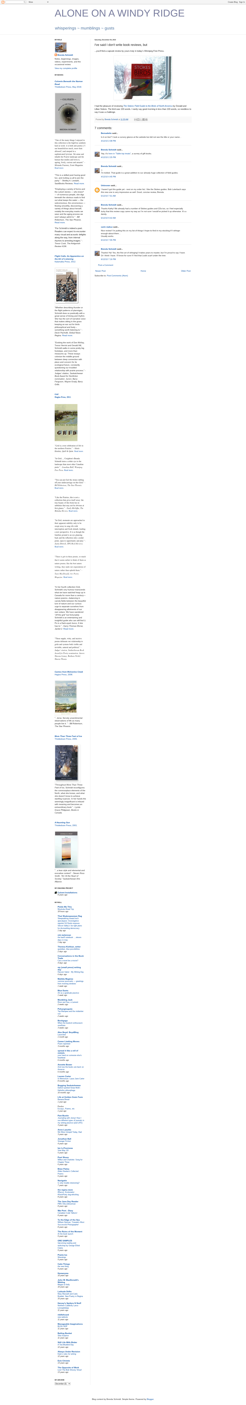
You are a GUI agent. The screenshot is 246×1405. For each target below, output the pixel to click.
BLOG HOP (62, 1326)
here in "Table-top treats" (119, 153)
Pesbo (61, 1106)
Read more (60, 222)
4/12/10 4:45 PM (108, 176)
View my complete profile (66, 68)
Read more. (59, 168)
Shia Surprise (63, 1336)
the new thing (63, 1266)
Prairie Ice (62, 1255)
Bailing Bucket (65, 1333)
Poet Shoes (63, 1157)
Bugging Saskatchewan (69, 1085)
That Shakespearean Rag (70, 916)
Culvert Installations (67, 892)
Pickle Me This (65, 907)
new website (63, 1317)
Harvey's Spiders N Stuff (69, 1303)
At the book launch (65, 1234)
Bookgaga (63, 1020)
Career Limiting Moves (68, 1041)
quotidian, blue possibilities (69, 949)
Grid (56, 394)
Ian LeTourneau (65, 1148)
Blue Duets (63, 990)
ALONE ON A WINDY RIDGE (120, 13)
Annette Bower (65, 1064)
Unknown (105, 185)
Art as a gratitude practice (68, 993)
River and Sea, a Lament (68, 1002)
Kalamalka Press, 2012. (65, 261)
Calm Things (64, 1264)
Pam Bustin (63, 1115)
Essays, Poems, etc (66, 1109)
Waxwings (62, 1257)
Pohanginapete (65, 1009)
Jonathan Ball (64, 1139)
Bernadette (106, 133)
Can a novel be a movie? (68, 961)
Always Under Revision (69, 1351)
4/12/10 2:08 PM (108, 141)
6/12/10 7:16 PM (108, 259)
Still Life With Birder (67, 1342)
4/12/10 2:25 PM (108, 157)
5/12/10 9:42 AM (108, 218)
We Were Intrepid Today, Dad (70, 1132)
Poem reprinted (64, 1044)
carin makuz (107, 227)
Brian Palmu (63, 1169)
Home (143, 271)
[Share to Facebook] (143, 119)
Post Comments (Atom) (117, 275)
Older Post (186, 271)
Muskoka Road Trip (66, 909)
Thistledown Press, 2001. (66, 825)
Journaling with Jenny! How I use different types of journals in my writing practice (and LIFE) (71, 1120)
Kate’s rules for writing (67, 1354)
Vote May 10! (63, 1150)
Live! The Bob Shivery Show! (70, 1370)
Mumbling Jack (65, 1000)
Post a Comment (105, 265)
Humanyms (63, 1273)
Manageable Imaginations (70, 1324)
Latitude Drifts (65, 1291)
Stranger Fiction (64, 1141)
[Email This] (135, 119)
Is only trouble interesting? (68, 1183)
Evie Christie (64, 1361)
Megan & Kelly (64, 1285)
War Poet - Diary (65, 1210)
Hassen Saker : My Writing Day (71, 972)
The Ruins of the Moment (70, 1231)
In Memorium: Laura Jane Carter (71, 1079)
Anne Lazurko (64, 1130)
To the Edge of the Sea (69, 1220)
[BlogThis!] (138, 119)
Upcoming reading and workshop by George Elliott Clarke (69, 1245)
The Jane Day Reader (68, 1201)
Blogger (150, 1399)
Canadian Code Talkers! (67, 1213)
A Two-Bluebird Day (66, 1345)
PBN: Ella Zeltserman (67, 1204)
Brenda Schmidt (108, 150)
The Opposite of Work (68, 1367)
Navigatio (62, 1180)
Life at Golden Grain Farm (70, 1097)
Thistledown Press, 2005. (66, 739)
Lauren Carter (64, 1076)
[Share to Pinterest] (146, 119)
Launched (62, 1035)
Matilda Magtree (65, 979)
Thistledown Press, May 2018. (68, 87)
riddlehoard (63, 1315)
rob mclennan (64, 935)
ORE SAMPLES (65, 1241)
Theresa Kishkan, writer (69, 947)
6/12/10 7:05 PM (108, 240)
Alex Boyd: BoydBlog (68, 1032)
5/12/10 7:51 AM (108, 196)
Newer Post (100, 271)
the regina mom (65, 1190)
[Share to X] (141, 119)
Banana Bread (63, 1099)
